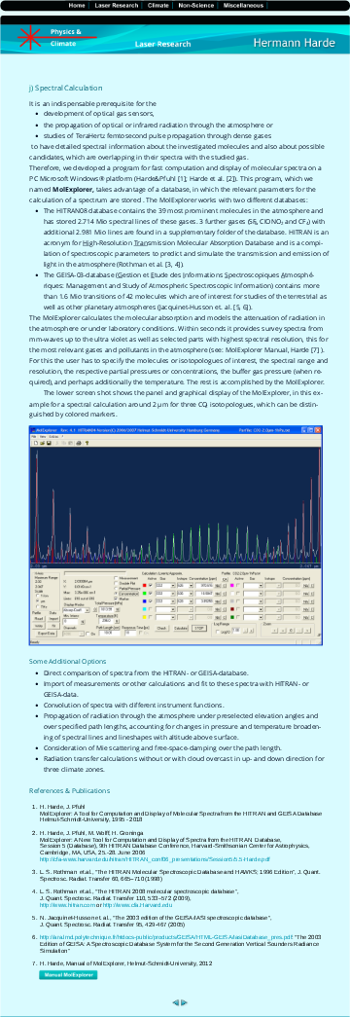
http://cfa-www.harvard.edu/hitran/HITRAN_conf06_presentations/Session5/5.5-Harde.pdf (155, 858)
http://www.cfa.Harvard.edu (137, 904)
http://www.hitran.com (67, 904)
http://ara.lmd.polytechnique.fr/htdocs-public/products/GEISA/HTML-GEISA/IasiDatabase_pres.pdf (166, 937)
